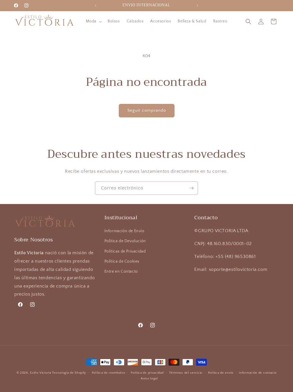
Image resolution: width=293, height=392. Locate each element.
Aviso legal (149, 378)
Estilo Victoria (40, 372)
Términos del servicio (185, 372)
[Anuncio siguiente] (197, 5)
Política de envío (220, 372)
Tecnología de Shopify (69, 372)
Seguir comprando (146, 110)
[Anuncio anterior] (95, 5)
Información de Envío (124, 231)
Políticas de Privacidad (125, 251)
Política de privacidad (147, 372)
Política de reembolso (108, 372)
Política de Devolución (125, 241)
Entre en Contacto (121, 271)
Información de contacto (257, 372)
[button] (93, 21)
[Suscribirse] (191, 188)
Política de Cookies (121, 261)
